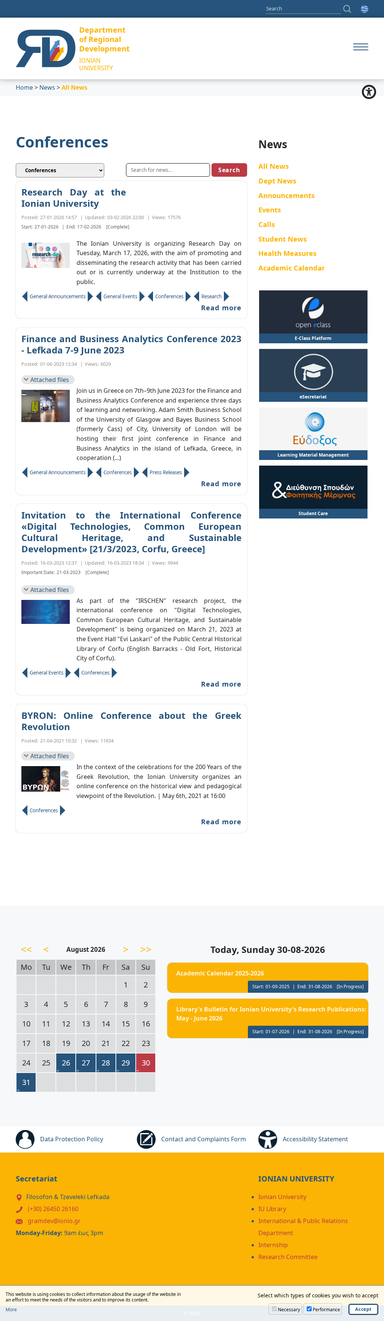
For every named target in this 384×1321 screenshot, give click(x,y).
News (47, 87)
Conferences (169, 296)
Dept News (277, 180)
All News (273, 166)
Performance (326, 1309)
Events (269, 209)
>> (146, 949)
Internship (273, 1245)
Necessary (289, 1309)
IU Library (272, 1209)
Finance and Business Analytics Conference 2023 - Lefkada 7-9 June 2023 (131, 344)
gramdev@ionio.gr (54, 1221)
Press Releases (166, 472)
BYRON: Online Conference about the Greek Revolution (131, 721)
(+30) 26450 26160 (53, 1209)
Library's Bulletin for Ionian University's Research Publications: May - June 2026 (271, 1013)
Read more (221, 307)
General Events (120, 296)
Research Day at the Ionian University (73, 197)
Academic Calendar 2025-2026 (220, 973)
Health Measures (287, 253)
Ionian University (282, 1197)
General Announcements (58, 296)
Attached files (49, 380)
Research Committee (288, 1257)
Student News (282, 238)
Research (211, 296)
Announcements (286, 195)
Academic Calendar (291, 267)
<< (26, 949)
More (11, 1310)
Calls (266, 224)
